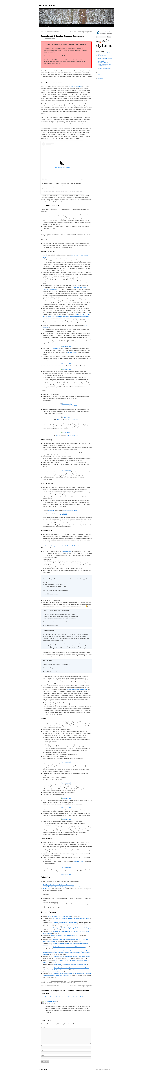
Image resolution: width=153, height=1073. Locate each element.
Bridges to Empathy (57, 971)
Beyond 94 (49, 324)
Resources (58, 26)
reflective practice (52, 982)
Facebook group (71, 352)
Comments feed (101, 77)
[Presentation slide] (66, 346)
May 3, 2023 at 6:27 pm (50, 1003)
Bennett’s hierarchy (78, 861)
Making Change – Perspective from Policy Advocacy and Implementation (70, 918)
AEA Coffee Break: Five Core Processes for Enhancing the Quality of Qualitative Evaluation (104, 64)
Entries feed (100, 75)
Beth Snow (54, 191)
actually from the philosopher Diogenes (77, 689)
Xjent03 (58, 419)
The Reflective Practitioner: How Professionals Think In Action (58, 885)
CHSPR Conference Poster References (50, 31)
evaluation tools (59, 981)
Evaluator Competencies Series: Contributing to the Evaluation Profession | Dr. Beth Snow (65, 996)
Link (77, 406)
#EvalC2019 (51, 510)
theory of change (60, 982)
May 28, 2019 (63, 514)
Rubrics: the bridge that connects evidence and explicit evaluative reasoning (72, 956)
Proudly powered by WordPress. (104, 1069)
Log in (99, 74)
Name (42, 1045)
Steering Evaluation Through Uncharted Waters (65, 922)
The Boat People (47, 888)
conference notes (77, 981)
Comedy (47, 26)
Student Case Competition (75, 86)
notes (65, 981)
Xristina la (58, 406)
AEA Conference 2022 (102, 55)
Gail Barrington (67, 551)
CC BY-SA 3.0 (72, 406)
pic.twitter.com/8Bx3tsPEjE (70, 510)
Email (42, 1050)
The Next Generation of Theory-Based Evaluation (63, 935)
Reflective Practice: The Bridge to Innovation (59, 916)
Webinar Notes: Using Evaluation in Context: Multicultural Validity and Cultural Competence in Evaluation (104, 68)
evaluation (53, 981)
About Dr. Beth (65, 26)
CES (72, 981)
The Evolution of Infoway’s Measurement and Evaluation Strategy (69, 947)
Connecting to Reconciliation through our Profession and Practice (70, 964)
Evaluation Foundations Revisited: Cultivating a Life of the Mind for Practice (62, 887)
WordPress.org (100, 78)
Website (42, 1055)
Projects (52, 26)
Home (42, 26)
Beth (54, 38)
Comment (43, 1027)
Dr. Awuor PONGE (50, 1001)
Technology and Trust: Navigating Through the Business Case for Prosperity (72, 928)
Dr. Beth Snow (47, 5)
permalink (73, 982)
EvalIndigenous (56, 348)
